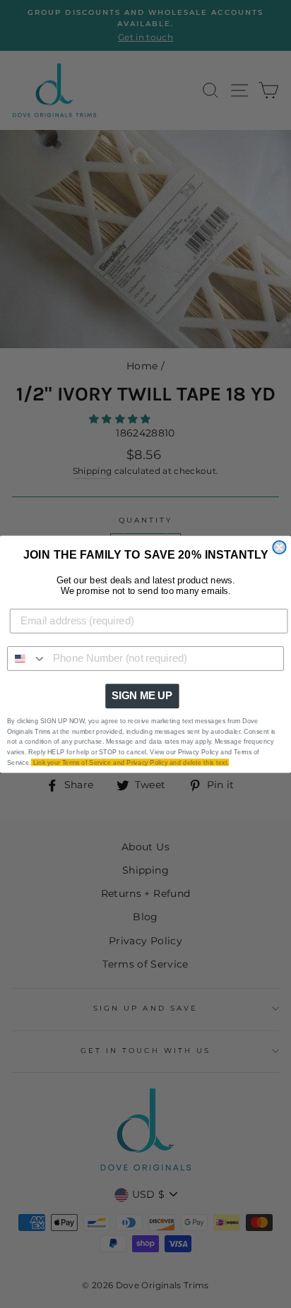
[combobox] (27, 658)
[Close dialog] (279, 546)
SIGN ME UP (142, 695)
